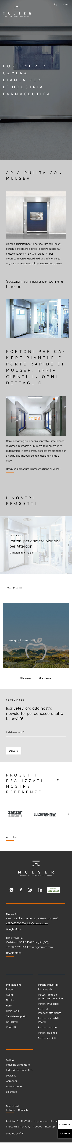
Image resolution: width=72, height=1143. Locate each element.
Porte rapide (45, 989)
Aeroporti (11, 1081)
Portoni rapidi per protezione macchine (50, 996)
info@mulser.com (37, 923)
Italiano (10, 1110)
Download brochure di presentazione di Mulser (33, 469)
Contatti (11, 1027)
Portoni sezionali (47, 1032)
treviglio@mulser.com (40, 947)
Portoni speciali (47, 1038)
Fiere (9, 1005)
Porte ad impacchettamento (49, 1010)
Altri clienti (12, 837)
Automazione (14, 1086)
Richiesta (64, 1125)
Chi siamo (12, 1021)
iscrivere (13, 751)
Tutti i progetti (14, 587)
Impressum (41, 1121)
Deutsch (23, 1110)
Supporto (65, 1134)
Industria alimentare (18, 1064)
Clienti (9, 994)
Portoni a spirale (47, 1027)
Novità (10, 1000)
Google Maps (13, 929)
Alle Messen (45, 678)
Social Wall (12, 1011)
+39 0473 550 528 (16, 923)
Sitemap (50, 1126)
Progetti (10, 989)
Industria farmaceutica (19, 1070)
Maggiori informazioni (17, 552)
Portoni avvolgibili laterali (48, 1020)
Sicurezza (11, 1091)
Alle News (25, 678)
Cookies (37, 1126)
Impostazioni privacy (18, 1126)
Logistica (11, 1075)
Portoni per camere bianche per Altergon (30, 543)
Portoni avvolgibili (48, 1003)
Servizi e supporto (16, 1016)
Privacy (55, 1121)
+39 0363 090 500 (16, 947)
